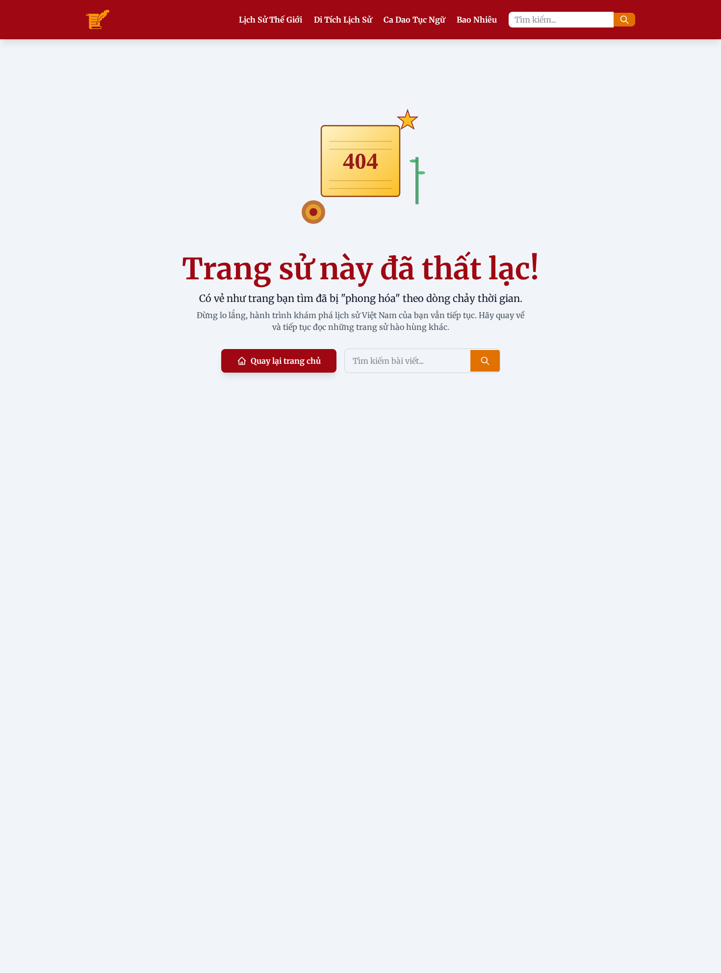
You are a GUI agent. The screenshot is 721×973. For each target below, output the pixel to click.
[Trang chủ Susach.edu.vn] (97, 19)
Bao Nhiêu (477, 20)
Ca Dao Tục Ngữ (414, 20)
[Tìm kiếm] (624, 20)
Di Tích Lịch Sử (343, 20)
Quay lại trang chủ (286, 361)
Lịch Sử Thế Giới (270, 20)
